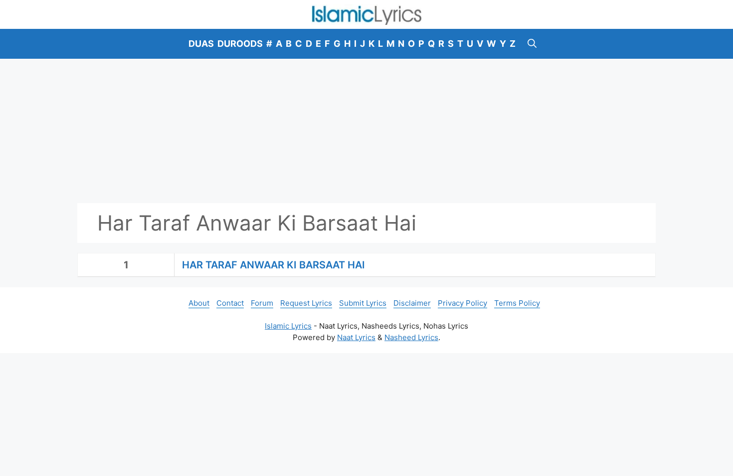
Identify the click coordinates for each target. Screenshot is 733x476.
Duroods (240, 43)
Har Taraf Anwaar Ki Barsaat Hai (273, 265)
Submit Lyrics (362, 303)
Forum (262, 303)
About (198, 303)
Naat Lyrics (356, 337)
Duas (201, 43)
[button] (532, 44)
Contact (230, 303)
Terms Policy (517, 303)
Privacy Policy (462, 303)
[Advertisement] (366, 131)
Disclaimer (412, 303)
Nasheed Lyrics (411, 337)
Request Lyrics (306, 303)
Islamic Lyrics (288, 326)
